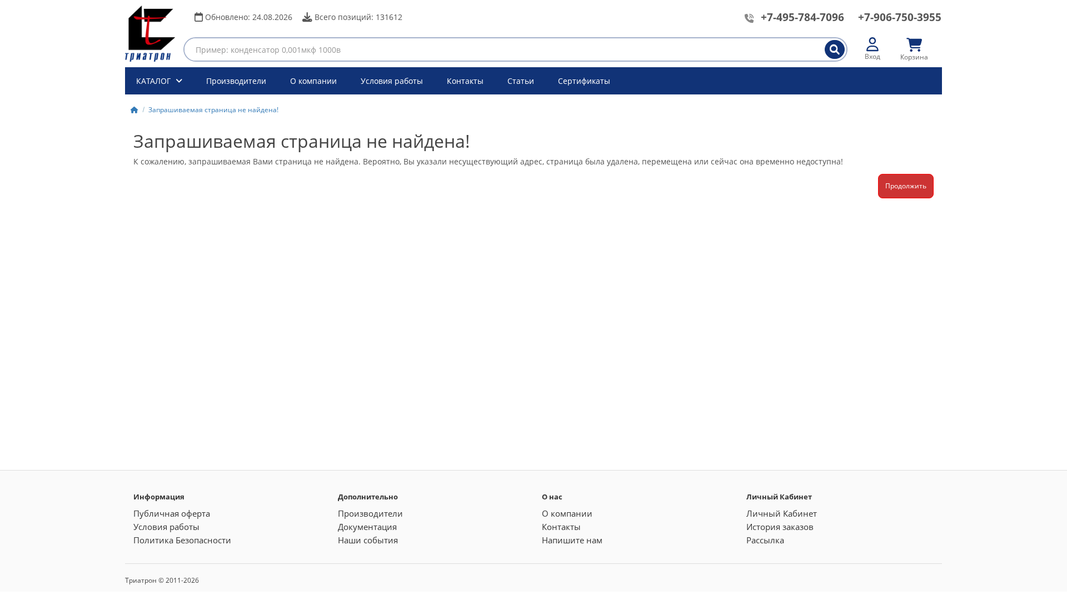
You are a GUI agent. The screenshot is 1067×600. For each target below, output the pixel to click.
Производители (236, 81)
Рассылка (765, 540)
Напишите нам (572, 540)
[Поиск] (835, 49)
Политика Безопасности (182, 540)
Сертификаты (584, 81)
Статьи (520, 81)
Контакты (465, 81)
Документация (367, 526)
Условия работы (392, 81)
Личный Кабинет (781, 513)
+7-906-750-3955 (899, 17)
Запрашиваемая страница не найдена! (213, 109)
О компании (313, 81)
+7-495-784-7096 (802, 17)
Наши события (368, 540)
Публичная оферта (171, 513)
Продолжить (905, 186)
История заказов (780, 526)
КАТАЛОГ (154, 81)
